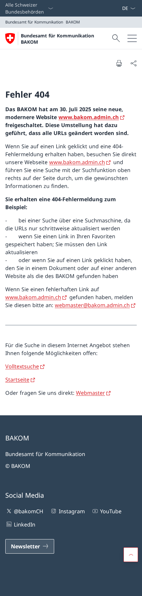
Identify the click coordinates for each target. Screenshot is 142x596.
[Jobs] (116, 8)
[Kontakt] (111, 8)
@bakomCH (28, 511)
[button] (131, 554)
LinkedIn (24, 524)
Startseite (17, 379)
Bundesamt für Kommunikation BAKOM (57, 38)
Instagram (72, 511)
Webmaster (90, 392)
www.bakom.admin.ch (88, 117)
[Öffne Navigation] (132, 38)
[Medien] (114, 8)
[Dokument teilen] (133, 63)
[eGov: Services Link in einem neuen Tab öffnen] (119, 8)
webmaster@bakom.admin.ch (92, 305)
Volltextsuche (22, 366)
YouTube (111, 511)
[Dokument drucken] (119, 63)
